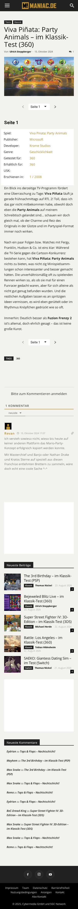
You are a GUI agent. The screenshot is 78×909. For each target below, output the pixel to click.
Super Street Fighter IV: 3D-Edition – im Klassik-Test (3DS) (48, 619)
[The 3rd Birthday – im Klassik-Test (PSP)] (12, 582)
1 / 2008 (36, 177)
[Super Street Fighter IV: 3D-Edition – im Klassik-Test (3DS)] (12, 623)
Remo (10, 792)
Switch (28, 667)
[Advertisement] (39, 528)
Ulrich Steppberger (20, 51)
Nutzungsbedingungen (24, 892)
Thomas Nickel (43, 585)
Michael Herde (43, 626)
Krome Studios (40, 145)
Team (25, 888)
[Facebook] (28, 874)
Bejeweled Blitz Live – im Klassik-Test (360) (44, 598)
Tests (8, 22)
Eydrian (11, 751)
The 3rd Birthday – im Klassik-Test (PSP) (47, 578)
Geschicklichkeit (41, 152)
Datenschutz (40, 888)
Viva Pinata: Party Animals (48, 133)
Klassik (17, 22)
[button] (72, 5)
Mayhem (12, 760)
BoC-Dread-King (16, 811)
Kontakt (60, 892)
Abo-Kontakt (39, 896)
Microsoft (36, 139)
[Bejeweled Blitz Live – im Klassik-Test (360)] (12, 602)
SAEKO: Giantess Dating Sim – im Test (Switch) (47, 660)
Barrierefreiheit (60, 888)
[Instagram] (39, 874)
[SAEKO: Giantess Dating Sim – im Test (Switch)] (12, 664)
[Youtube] (50, 874)
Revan (9, 433)
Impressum (11, 888)
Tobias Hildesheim (45, 647)
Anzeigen (46, 892)
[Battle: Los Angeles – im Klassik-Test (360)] (12, 643)
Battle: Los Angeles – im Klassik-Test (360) (43, 640)
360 (32, 158)
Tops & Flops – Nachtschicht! (37, 751)
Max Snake (13, 770)
